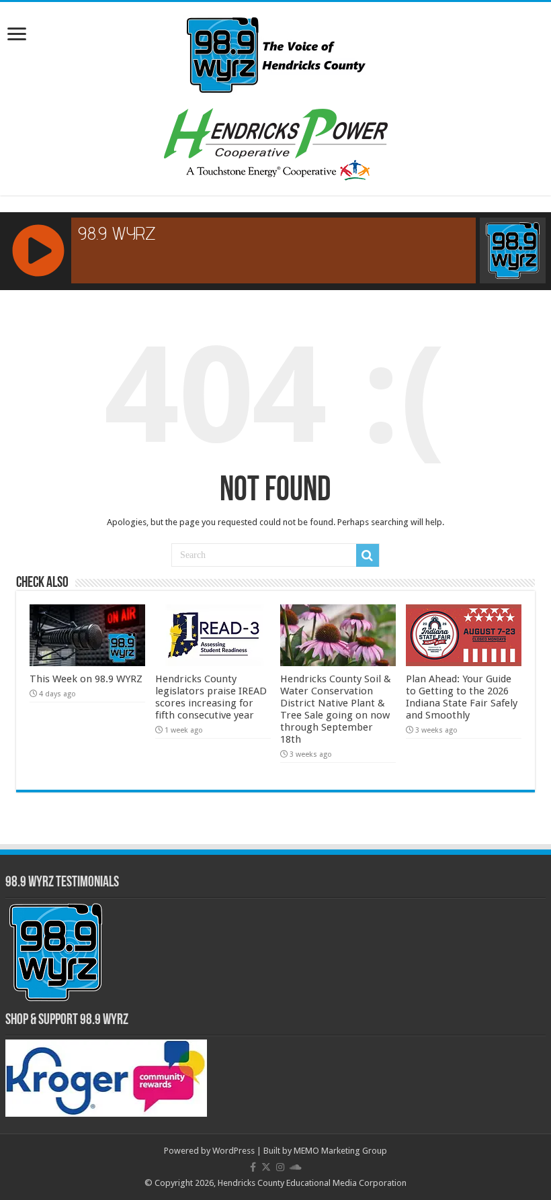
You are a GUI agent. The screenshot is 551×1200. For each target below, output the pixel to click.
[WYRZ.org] (275, 52)
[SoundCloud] (295, 1167)
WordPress (233, 1151)
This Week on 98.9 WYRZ (86, 679)
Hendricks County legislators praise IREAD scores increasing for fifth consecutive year (211, 697)
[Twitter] (266, 1167)
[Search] (367, 555)
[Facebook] (253, 1167)
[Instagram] (280, 1167)
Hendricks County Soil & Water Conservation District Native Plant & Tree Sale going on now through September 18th (335, 709)
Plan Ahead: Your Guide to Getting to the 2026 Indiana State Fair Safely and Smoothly (461, 697)
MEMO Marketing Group (340, 1151)
